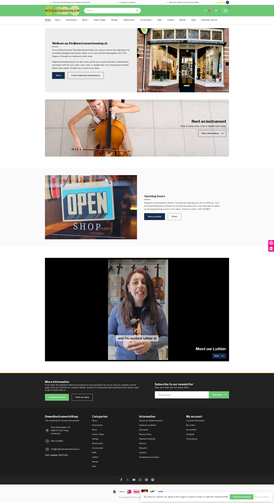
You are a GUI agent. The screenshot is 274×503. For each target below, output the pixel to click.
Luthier (170, 20)
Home (48, 20)
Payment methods (147, 439)
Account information (195, 420)
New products (154, 216)
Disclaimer (144, 429)
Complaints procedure (149, 457)
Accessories (145, 20)
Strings (114, 20)
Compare (190, 434)
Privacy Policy (145, 434)
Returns (142, 443)
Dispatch (143, 448)
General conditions (147, 425)
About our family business (151, 420)
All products (191, 439)
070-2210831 (57, 441)
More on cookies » (262, 497)
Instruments (71, 20)
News (57, 20)
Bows (85, 20)
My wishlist (191, 429)
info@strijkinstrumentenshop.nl (65, 449)
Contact (142, 452)
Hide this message (241, 496)
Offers (174, 216)
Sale (193, 20)
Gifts (159, 20)
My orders (190, 425)
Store (58, 75)
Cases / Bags (99, 20)
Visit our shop (82, 397)
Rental (183, 20)
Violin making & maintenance (85, 75)
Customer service (209, 20)
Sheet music (129, 20)
